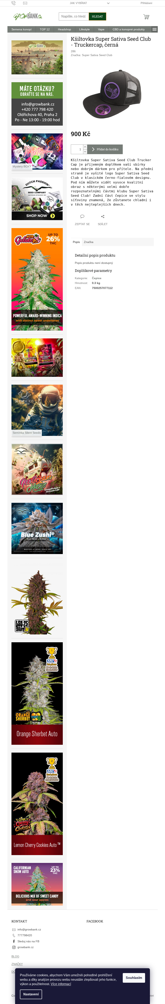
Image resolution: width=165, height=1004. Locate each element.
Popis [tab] (76, 242)
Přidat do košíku (108, 149)
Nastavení (31, 994)
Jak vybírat (78, 3)
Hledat (97, 16)
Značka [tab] (88, 242)
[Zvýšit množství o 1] (85, 147)
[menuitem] (21, 29)
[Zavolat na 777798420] (17, 2)
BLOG (15, 956)
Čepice (96, 278)
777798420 (25, 935)
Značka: (91, 55)
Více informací (61, 984)
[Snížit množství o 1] (85, 151)
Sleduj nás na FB (28, 941)
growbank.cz (26, 947)
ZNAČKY (17, 964)
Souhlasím (134, 977)
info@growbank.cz (29, 929)
